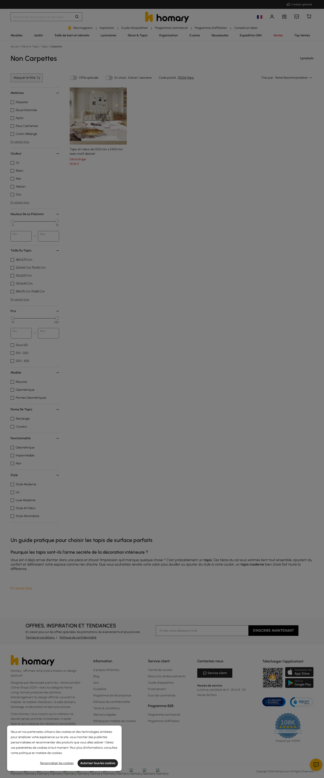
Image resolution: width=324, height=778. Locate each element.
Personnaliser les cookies (57, 763)
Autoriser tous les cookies (97, 763)
